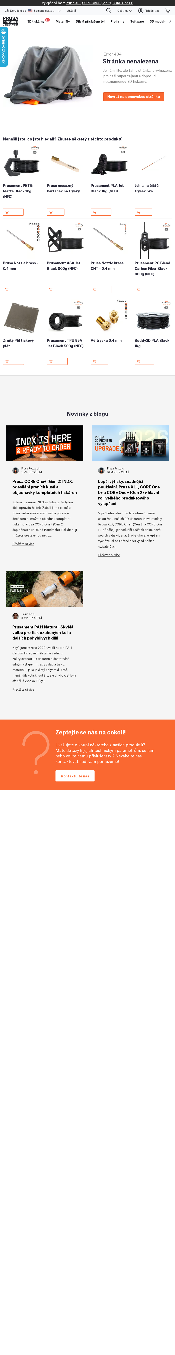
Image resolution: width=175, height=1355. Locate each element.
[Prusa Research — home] (10, 21)
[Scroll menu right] (170, 21)
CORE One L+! (122, 2)
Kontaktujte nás (75, 775)
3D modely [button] (158, 21)
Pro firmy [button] (117, 21)
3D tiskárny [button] (38, 20)
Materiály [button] (63, 21)
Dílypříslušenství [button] (90, 21)
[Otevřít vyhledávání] (109, 10)
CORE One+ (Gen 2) (96, 2)
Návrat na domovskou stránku (133, 96)
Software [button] (137, 21)
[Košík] (168, 10)
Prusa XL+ (73, 2)
